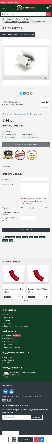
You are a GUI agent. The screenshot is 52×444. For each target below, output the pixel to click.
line (31, 237)
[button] (24, 300)
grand (25, 237)
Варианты (6, 131)
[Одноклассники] (27, 93)
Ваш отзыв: (6, 185)
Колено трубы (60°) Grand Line (38, 289)
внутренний (10, 237)
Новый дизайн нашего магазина (23, 373)
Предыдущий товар (9, 34)
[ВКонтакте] (24, 93)
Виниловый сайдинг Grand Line (17, 22)
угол (18, 237)
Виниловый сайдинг (24, 19)
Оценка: (5, 208)
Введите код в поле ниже (10, 219)
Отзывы (6, 167)
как (36, 237)
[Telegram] (31, 93)
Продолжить (25, 230)
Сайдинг (10, 19)
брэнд (42, 237)
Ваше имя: (6, 179)
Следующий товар (26, 34)
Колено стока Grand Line (13, 289)
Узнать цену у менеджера (27, 144)
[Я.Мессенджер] (20, 93)
